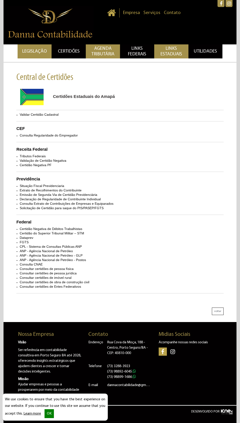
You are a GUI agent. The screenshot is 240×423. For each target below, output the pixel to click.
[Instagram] (228, 3)
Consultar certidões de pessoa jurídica (48, 273)
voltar (217, 311)
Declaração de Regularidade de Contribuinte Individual (60, 199)
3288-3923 (118, 366)
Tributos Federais (33, 156)
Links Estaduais (171, 51)
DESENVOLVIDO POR (205, 411)
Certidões (69, 51)
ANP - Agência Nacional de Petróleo (46, 251)
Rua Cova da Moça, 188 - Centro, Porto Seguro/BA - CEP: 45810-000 (127, 348)
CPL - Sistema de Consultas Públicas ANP (51, 246)
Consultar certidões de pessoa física (47, 269)
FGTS (24, 242)
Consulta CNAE (31, 264)
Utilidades (205, 51)
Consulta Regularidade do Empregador (49, 135)
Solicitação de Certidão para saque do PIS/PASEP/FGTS (62, 208)
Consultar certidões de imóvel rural (45, 278)
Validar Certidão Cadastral (39, 114)
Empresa (131, 13)
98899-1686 (120, 377)
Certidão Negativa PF (36, 165)
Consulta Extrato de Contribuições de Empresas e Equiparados (66, 203)
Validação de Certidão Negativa (43, 160)
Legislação (34, 51)
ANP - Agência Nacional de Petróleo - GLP (51, 255)
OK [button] (49, 414)
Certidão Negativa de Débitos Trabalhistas (51, 229)
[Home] (111, 13)
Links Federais (137, 51)
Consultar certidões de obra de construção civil (54, 282)
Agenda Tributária (102, 51)
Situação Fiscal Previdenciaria (42, 186)
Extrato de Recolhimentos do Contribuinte (51, 190)
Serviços (151, 13)
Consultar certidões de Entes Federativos (50, 286)
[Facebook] (221, 3)
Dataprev (26, 238)
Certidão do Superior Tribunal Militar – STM (52, 233)
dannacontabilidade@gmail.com (129, 385)
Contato (172, 13)
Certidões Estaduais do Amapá (84, 96)
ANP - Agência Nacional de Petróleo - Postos (53, 260)
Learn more (32, 414)
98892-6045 (120, 371)
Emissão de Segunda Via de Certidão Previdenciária (58, 195)
